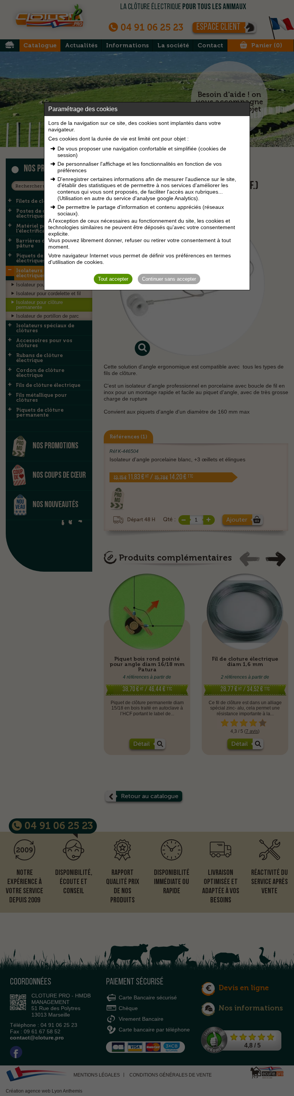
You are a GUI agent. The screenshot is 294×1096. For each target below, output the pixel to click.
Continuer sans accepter (169, 279)
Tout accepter (113, 279)
